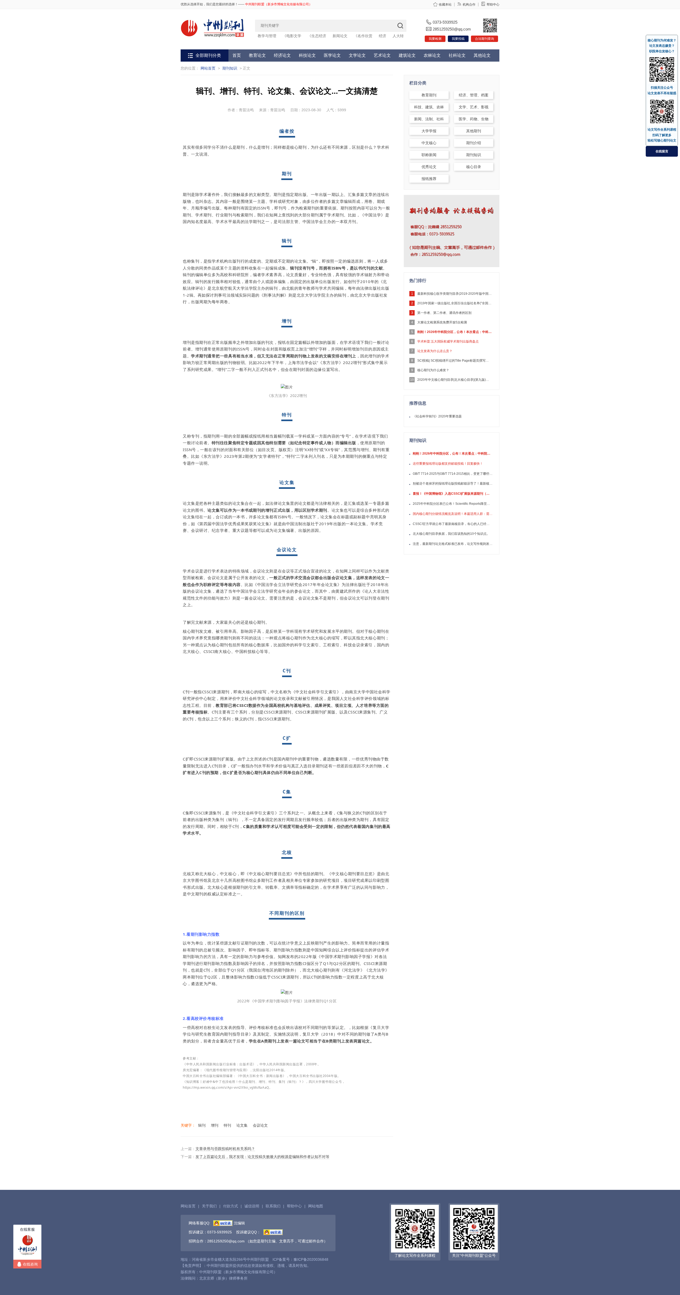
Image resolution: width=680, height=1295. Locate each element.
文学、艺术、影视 (473, 107)
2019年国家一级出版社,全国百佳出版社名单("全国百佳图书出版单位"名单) (454, 303)
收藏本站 (445, 4)
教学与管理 (267, 36)
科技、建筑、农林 (429, 107)
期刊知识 (229, 68)
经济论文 (282, 55)
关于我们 (209, 1206)
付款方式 (230, 1206)
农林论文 (432, 55)
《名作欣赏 (363, 36)
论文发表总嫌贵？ (662, 46)
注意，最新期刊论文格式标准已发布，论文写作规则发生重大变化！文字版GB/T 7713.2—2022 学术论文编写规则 (452, 544)
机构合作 (469, 4)
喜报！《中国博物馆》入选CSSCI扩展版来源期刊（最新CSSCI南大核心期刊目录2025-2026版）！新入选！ (452, 493)
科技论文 (307, 55)
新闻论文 (340, 36)
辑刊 (202, 1125)
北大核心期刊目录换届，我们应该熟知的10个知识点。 (451, 534)
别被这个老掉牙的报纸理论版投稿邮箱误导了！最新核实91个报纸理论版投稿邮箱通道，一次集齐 (452, 483)
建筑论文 (407, 55)
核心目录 (473, 167)
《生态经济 (317, 36)
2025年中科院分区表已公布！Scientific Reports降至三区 (452, 504)
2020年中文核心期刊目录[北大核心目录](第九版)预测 (454, 380)
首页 (236, 55)
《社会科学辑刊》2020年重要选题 (437, 416)
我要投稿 (458, 39)
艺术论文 (382, 55)
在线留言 (662, 151)
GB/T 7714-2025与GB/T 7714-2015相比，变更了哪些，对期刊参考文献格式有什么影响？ (452, 474)
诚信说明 (251, 1206)
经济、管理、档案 (473, 95)
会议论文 (260, 1125)
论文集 (242, 1125)
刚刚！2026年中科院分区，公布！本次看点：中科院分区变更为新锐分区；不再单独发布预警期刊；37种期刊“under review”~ (454, 332)
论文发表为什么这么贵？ (434, 351)
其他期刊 (473, 131)
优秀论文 (429, 167)
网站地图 (315, 1206)
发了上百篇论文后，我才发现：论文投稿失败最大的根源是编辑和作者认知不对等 (262, 1157)
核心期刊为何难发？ (662, 40)
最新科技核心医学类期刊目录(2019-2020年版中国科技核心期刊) (454, 294)
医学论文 (332, 55)
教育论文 (257, 55)
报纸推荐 (429, 179)
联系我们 (273, 1206)
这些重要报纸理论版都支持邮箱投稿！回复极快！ (448, 463)
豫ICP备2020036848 (311, 1259)
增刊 (214, 1125)
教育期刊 (429, 95)
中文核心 (429, 143)
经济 (382, 36)
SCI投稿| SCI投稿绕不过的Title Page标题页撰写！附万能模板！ (454, 360)
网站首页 (208, 68)
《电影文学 (292, 36)
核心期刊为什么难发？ (433, 370)
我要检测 (435, 39)
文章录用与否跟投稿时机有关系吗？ (225, 1149)
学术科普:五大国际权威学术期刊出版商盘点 (448, 341)
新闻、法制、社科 (429, 119)
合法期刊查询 (484, 39)
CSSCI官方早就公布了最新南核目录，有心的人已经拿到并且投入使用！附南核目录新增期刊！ (452, 524)
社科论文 (457, 55)
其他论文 (482, 55)
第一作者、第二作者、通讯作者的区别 (444, 313)
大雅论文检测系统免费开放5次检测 (442, 322)
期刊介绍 (473, 143)
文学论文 (357, 55)
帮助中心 (493, 4)
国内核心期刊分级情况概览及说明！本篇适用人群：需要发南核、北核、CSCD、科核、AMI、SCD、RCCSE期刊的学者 (452, 514)
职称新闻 (429, 155)
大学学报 (429, 131)
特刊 (227, 1125)
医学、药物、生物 (473, 119)
